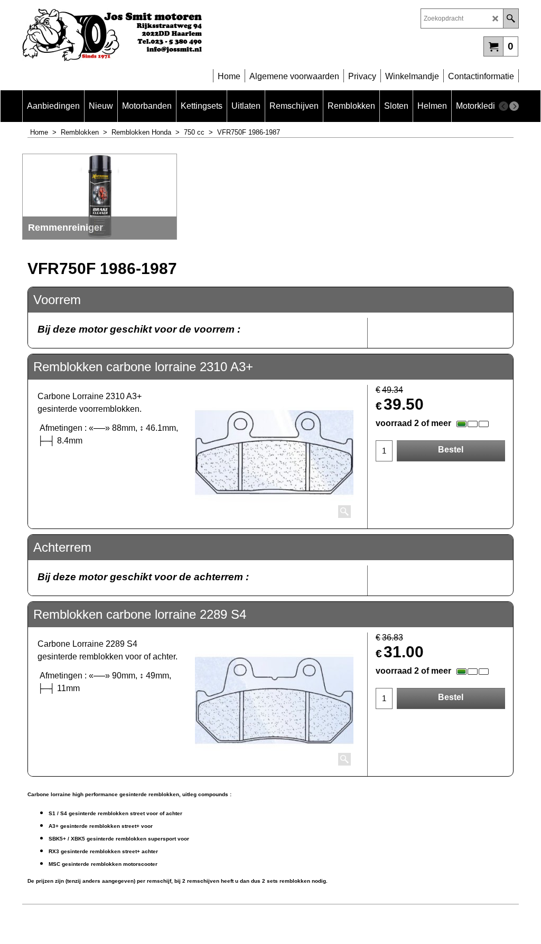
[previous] (503, 106)
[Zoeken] (510, 18)
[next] (514, 106)
